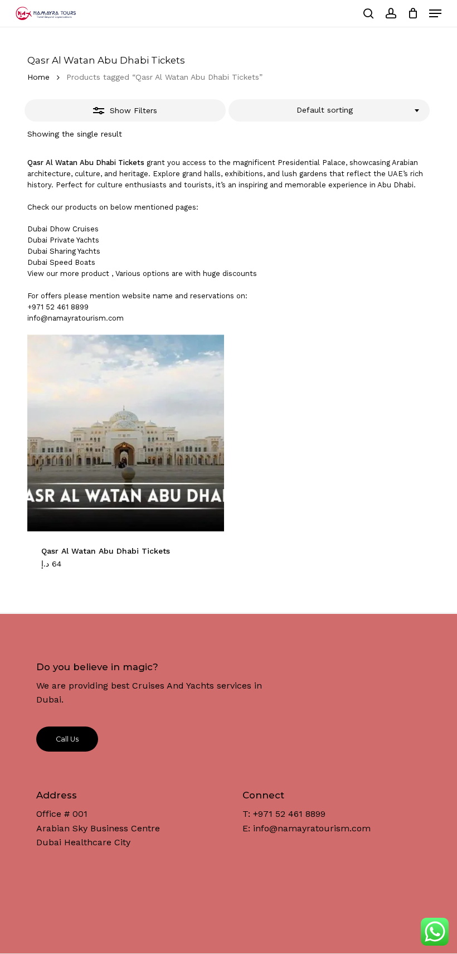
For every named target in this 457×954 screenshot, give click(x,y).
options (156, 273)
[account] (390, 13)
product (95, 273)
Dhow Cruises (74, 229)
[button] (435, 13)
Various (127, 273)
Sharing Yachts (75, 251)
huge (211, 273)
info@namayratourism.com (75, 318)
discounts (239, 273)
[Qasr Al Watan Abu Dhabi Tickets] (125, 433)
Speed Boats (72, 262)
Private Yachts (74, 240)
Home (38, 76)
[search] (368, 13)
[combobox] (329, 110)
